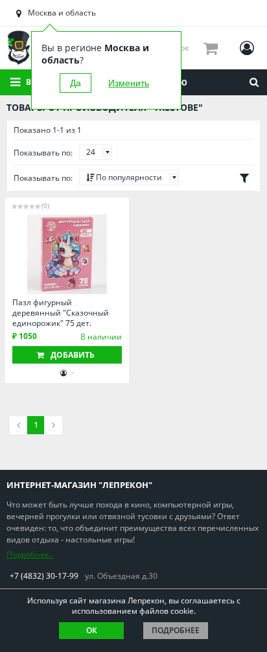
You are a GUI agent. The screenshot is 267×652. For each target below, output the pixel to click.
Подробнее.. (29, 554)
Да (75, 83)
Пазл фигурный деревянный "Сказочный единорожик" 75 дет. (60, 312)
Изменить (128, 83)
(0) (45, 205)
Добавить (73, 354)
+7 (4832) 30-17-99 (44, 575)
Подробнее (176, 630)
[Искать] (254, 82)
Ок (91, 630)
